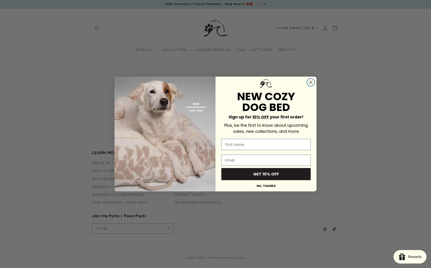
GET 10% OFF (266, 174)
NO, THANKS (266, 186)
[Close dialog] (311, 82)
